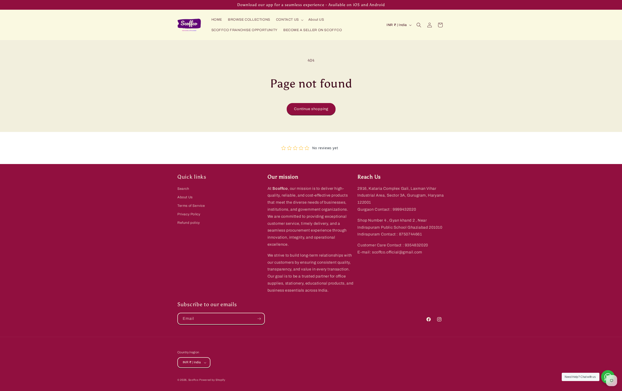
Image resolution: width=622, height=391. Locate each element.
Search (183, 189)
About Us (185, 197)
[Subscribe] (259, 319)
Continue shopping (311, 109)
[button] (289, 20)
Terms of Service (191, 206)
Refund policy (188, 223)
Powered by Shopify (212, 379)
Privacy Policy (188, 214)
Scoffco (193, 379)
